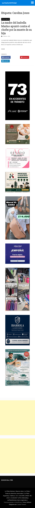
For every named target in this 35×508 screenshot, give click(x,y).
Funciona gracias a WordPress (13, 502)
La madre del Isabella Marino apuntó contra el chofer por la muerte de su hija (16, 28)
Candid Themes (21, 504)
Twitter (15, 57)
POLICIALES (5, 19)
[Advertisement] (17, 417)
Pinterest (25, 57)
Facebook (6, 57)
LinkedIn (6, 61)
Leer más (3, 49)
